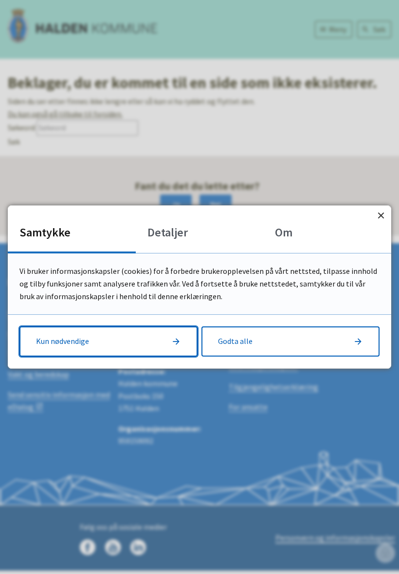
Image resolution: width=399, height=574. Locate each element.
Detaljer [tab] (167, 232)
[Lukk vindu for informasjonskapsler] (381, 216)
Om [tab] (283, 232)
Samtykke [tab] (45, 232)
